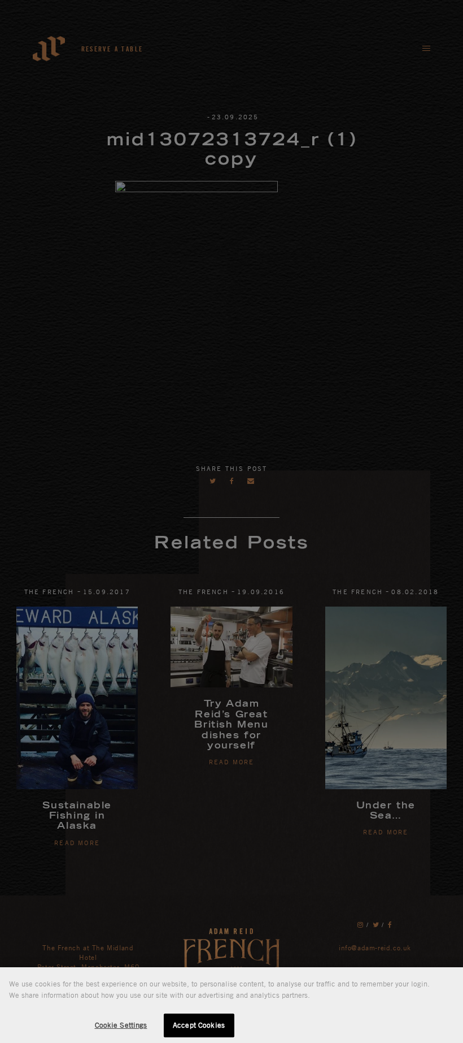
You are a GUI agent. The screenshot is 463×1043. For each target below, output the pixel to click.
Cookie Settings (121, 1024)
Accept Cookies (199, 1024)
